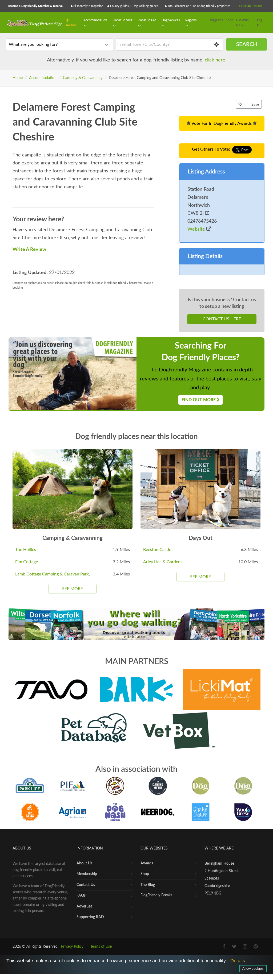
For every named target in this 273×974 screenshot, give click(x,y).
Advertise (84, 906)
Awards (71, 25)
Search (246, 44)
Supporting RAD (90, 917)
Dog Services (171, 20)
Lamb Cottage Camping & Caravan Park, (52, 574)
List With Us (242, 23)
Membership (87, 874)
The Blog (147, 885)
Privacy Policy (72, 946)
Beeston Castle (157, 550)
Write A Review (29, 249)
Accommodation (95, 20)
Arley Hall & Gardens (162, 562)
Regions (190, 20)
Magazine (216, 20)
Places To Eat (147, 20)
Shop (229, 20)
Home (18, 78)
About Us (84, 863)
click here (215, 60)
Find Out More (250, 6)
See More (72, 589)
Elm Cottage (26, 562)
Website (196, 229)
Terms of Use (101, 946)
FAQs (81, 895)
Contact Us (86, 885)
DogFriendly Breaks (156, 895)
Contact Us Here (222, 319)
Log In (259, 23)
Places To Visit (122, 20)
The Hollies (25, 550)
